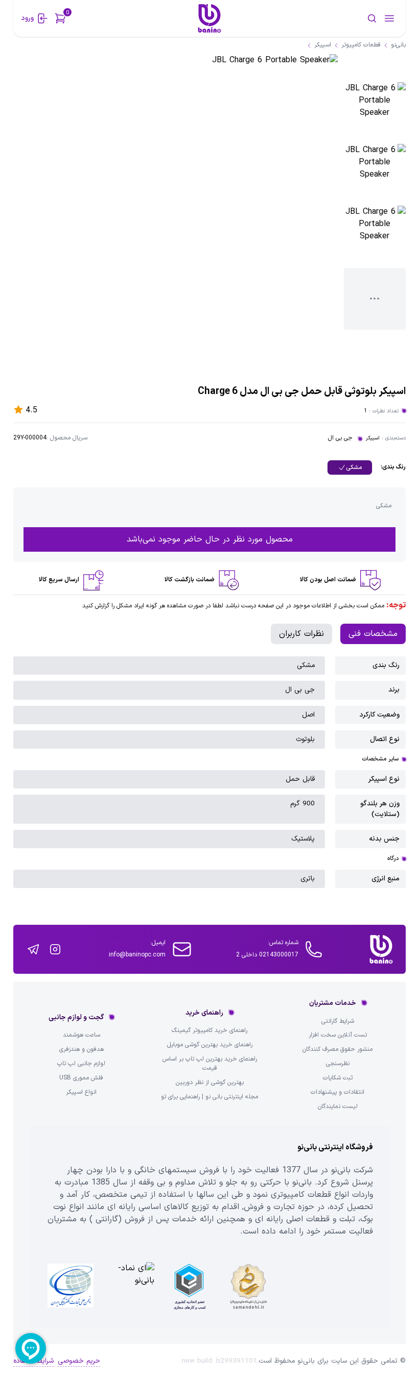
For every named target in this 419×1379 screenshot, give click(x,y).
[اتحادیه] (189, 1286)
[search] (339, 18)
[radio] (350, 467)
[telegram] (33, 949)
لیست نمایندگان (338, 1106)
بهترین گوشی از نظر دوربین (210, 1082)
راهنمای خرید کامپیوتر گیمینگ (209, 1030)
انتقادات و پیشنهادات (337, 1092)
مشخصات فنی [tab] (373, 634)
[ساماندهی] (248, 1286)
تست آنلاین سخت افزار (338, 1035)
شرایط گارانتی (337, 1021)
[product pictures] (375, 113)
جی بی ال (340, 438)
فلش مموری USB (81, 1078)
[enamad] (129, 1286)
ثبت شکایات (338, 1078)
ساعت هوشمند (81, 1035)
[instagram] (55, 949)
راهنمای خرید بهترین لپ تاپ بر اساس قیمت (209, 1064)
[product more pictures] (375, 299)
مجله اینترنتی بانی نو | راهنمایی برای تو (209, 1097)
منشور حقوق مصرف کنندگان (337, 1049)
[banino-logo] (209, 18)
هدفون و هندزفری (81, 1049)
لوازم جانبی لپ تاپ (81, 1064)
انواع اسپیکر (81, 1092)
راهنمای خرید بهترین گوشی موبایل (209, 1045)
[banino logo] (381, 949)
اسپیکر (373, 438)
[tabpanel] (209, 772)
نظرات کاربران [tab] (301, 634)
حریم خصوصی (79, 1361)
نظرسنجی (338, 1064)
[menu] (389, 18)
